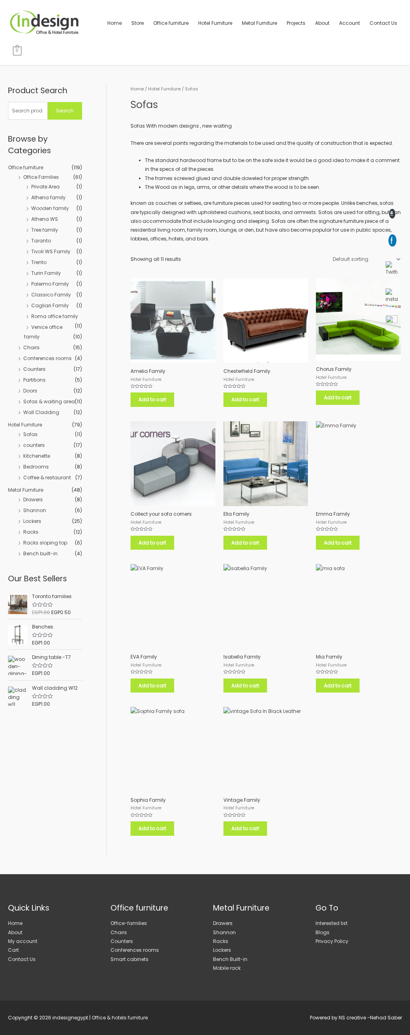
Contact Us (383, 23)
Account (349, 23)
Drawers (33, 499)
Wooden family (50, 208)
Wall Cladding (41, 412)
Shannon (34, 510)
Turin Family (46, 273)
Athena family (48, 197)
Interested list (332, 923)
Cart (13, 950)
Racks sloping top (45, 542)
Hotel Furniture (215, 23)
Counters (34, 369)
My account (22, 941)
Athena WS (44, 219)
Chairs (31, 347)
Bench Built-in (230, 959)
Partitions (34, 379)
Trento (38, 262)
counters (34, 445)
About (322, 23)
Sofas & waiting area (49, 401)
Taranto (41, 240)
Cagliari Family (50, 305)
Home (114, 23)
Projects (296, 23)
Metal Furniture (259, 23)
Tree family (44, 229)
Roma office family (54, 316)
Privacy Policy (332, 941)
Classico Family (51, 294)
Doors (30, 390)
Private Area (45, 186)
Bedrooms (36, 466)
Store (137, 23)
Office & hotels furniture (120, 1017)
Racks (30, 532)
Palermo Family (50, 283)
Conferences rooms (47, 358)
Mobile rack (227, 968)
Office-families (129, 923)
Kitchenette (36, 455)
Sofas (30, 434)
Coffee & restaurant (47, 477)
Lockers (32, 521)
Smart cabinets (130, 959)
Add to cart (152, 399)
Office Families (41, 177)
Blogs (323, 932)
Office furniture (171, 23)
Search (65, 110)
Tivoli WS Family (50, 251)
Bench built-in (40, 553)
